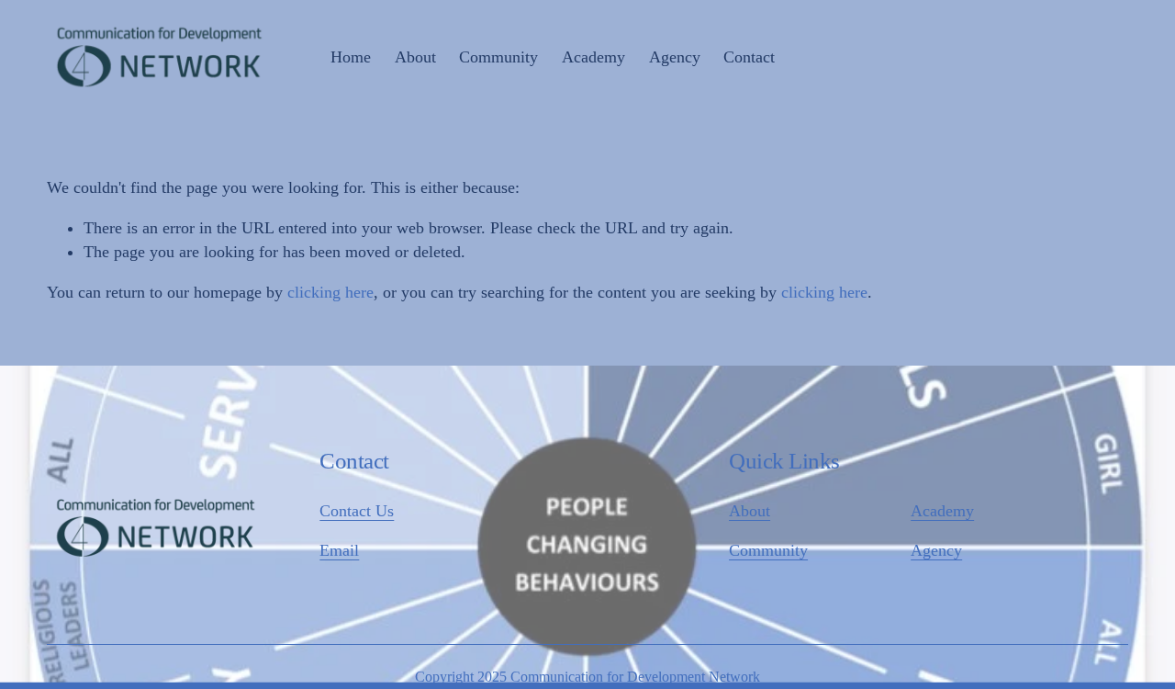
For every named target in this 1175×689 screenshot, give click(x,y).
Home (350, 57)
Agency (936, 550)
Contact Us (356, 511)
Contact (749, 57)
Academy (942, 511)
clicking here (330, 292)
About (749, 511)
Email (339, 550)
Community (768, 550)
